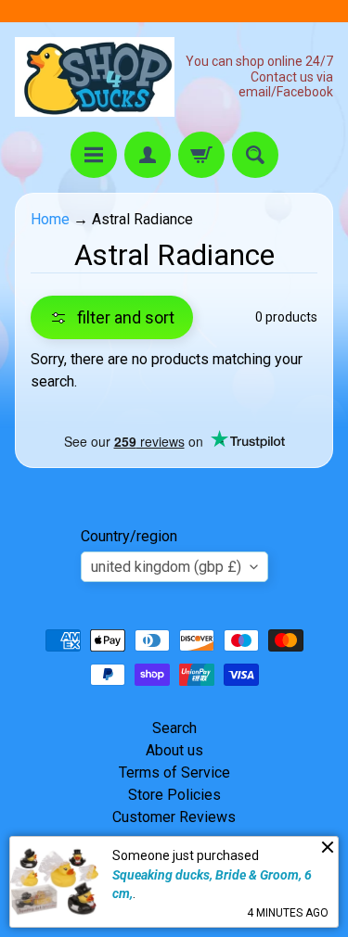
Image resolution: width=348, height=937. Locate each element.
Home (50, 219)
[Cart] (201, 155)
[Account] (147, 155)
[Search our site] (255, 155)
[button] (112, 317)
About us (174, 750)
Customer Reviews (174, 817)
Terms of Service (174, 772)
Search (174, 728)
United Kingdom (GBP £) (166, 567)
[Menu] (94, 155)
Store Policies (174, 795)
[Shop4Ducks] (94, 77)
